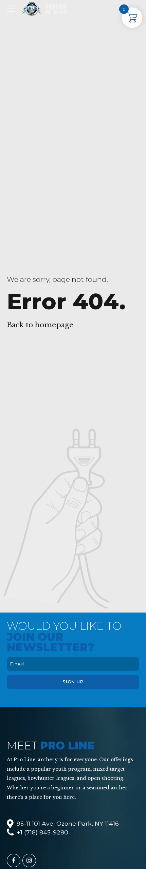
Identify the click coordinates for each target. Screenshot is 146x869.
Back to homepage (40, 324)
